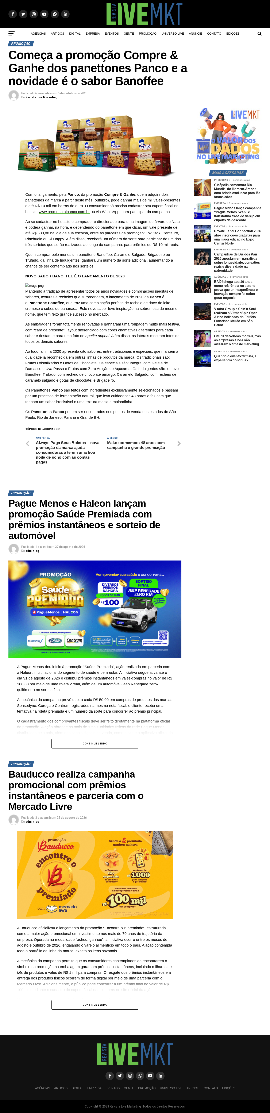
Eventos (112, 33)
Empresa (93, 33)
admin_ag (32, 550)
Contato (214, 33)
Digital (75, 33)
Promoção (148, 33)
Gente (129, 33)
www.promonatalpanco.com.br (64, 212)
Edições (232, 33)
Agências (38, 33)
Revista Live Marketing (42, 97)
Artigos (57, 33)
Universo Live (173, 33)
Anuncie (195, 33)
